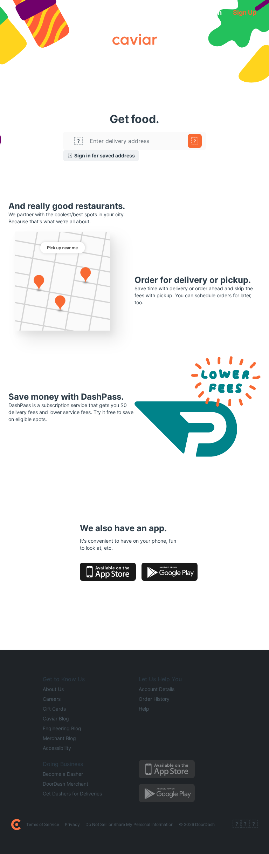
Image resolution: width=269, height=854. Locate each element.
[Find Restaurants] (195, 141)
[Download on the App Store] (108, 572)
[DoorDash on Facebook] (237, 824)
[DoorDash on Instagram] (253, 824)
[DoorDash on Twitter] (245, 824)
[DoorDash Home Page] (16, 824)
